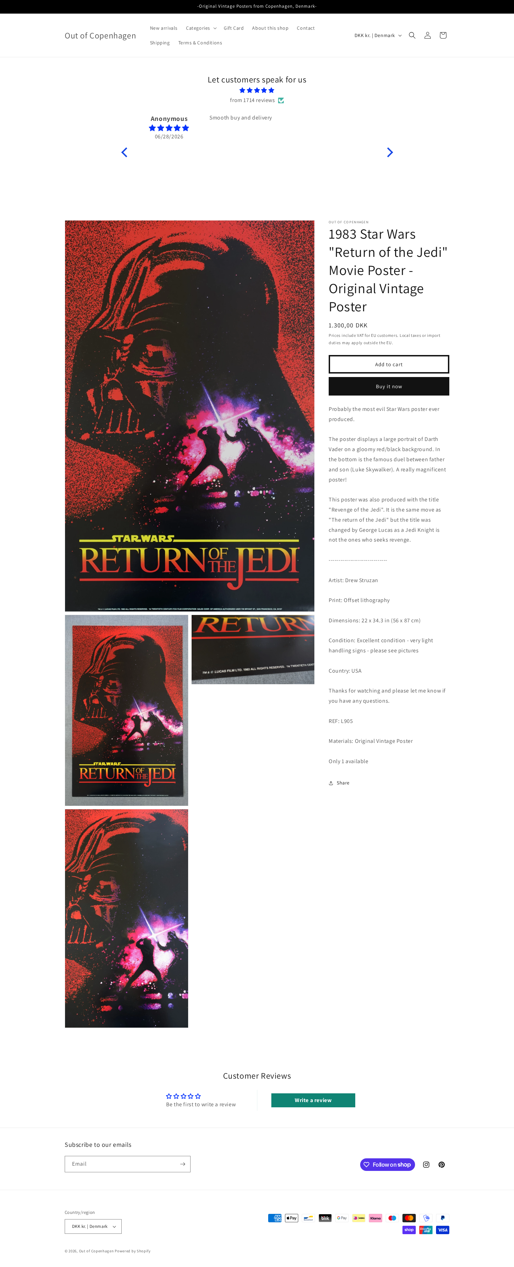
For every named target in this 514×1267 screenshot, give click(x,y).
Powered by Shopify (133, 1250)
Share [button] (343, 783)
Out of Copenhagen (96, 1250)
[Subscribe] (182, 1164)
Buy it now (389, 386)
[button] (201, 28)
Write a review (313, 1100)
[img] (257, 90)
